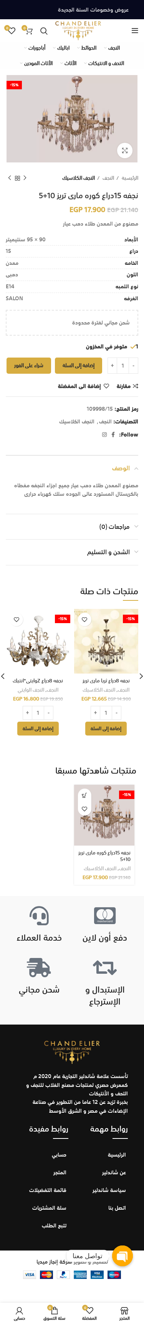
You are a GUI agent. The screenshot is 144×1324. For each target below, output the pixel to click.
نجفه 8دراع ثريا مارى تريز (106, 680)
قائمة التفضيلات (47, 1190)
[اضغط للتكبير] (124, 150)
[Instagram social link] (104, 435)
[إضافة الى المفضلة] (84, 619)
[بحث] (43, 30)
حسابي (59, 1154)
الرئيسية (129, 178)
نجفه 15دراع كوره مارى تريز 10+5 (104, 856)
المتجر (59, 1172)
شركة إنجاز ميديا (54, 1261)
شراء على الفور (28, 365)
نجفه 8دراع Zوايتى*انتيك (38, 680)
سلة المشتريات (49, 1207)
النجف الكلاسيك (78, 178)
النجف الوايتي (31, 690)
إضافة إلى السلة (78, 365)
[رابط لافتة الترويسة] (72, 9)
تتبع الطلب (54, 1225)
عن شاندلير (114, 1172)
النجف (107, 178)
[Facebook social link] (113, 435)
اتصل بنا (117, 1207)
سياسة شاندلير (109, 1190)
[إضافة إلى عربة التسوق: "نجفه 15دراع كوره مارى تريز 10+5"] (84, 795)
